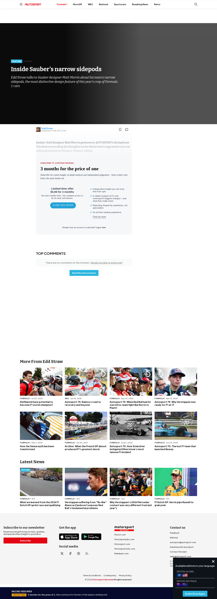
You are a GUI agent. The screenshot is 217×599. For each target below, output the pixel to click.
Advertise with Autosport (182, 547)
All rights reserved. (122, 579)
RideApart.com (121, 553)
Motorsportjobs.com (124, 539)
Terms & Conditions (92, 575)
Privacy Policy (125, 575)
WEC (90, 4)
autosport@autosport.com (183, 542)
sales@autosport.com (180, 556)
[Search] (196, 4)
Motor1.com (120, 534)
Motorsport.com (122, 544)
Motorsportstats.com (124, 549)
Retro (157, 4)
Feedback (174, 533)
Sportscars (120, 4)
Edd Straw (47, 128)
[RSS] (87, 553)
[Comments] (127, 129)
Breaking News (140, 4)
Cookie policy (109, 575)
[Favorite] (120, 129)
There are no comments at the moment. (84, 262)
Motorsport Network (102, 579)
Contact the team (178, 552)
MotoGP (77, 4)
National (103, 4)
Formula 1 (62, 4)
